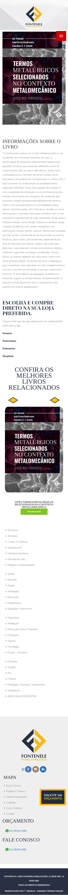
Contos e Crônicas (18, 541)
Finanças (12, 661)
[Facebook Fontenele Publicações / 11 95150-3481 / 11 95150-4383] (28, 769)
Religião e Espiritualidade (21, 565)
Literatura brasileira (18, 553)
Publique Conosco (16, 791)
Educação (13, 597)
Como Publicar (14, 808)
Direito (11, 573)
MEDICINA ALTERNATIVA (22, 696)
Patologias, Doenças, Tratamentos (26, 684)
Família (12, 640)
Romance (13, 530)
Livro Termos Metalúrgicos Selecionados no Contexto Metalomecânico (34, 505)
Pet (9, 673)
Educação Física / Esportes (22, 629)
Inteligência (14, 690)
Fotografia (13, 635)
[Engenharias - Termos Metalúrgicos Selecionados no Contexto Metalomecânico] (34, 78)
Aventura (12, 536)
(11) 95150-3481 (18, 849)
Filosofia (12, 579)
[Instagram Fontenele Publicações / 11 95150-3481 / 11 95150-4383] (35, 769)
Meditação (13, 623)
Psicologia (13, 646)
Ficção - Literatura (17, 652)
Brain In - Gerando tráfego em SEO (45, 891)
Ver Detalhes (34, 512)
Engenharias (14, 602)
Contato (10, 813)
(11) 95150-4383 (18, 830)
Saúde (11, 585)
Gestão (12, 667)
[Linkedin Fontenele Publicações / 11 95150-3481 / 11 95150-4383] (43, 769)
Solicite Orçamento (16, 796)
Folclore (12, 678)
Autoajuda (13, 591)
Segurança (13, 617)
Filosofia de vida (16, 559)
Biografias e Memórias (20, 608)
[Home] (23, 769)
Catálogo (11, 802)
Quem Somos (13, 785)
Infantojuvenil (15, 547)
